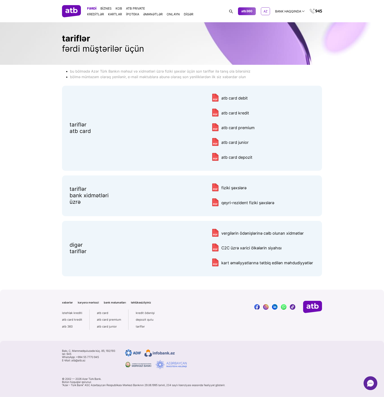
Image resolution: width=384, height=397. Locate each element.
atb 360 (67, 326)
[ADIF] (133, 353)
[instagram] (266, 307)
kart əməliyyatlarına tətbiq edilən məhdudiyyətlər (267, 263)
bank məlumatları (115, 302)
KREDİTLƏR (95, 14)
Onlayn (173, 14)
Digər (188, 14)
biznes (106, 8)
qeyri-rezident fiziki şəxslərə (247, 202)
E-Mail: (73, 360)
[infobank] (159, 353)
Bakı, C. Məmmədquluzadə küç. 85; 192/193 (88, 350)
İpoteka (132, 14)
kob (119, 8)
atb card (102, 313)
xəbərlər (67, 302)
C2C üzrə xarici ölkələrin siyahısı (251, 248)
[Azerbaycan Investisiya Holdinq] (171, 365)
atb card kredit (235, 113)
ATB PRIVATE (135, 8)
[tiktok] (292, 307)
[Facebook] (257, 307)
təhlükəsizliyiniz (141, 302)
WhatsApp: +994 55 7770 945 (80, 357)
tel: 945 (66, 354)
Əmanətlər (153, 14)
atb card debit (234, 98)
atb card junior (235, 142)
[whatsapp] (283, 307)
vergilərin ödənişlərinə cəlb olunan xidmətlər (262, 233)
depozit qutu (145, 319)
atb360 (246, 11)
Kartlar (115, 14)
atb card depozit (236, 157)
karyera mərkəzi (88, 302)
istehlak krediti (72, 313)
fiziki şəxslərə (233, 187)
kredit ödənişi (145, 313)
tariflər (140, 326)
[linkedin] (275, 307)
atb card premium (238, 127)
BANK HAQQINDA (288, 11)
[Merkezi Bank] (138, 365)
